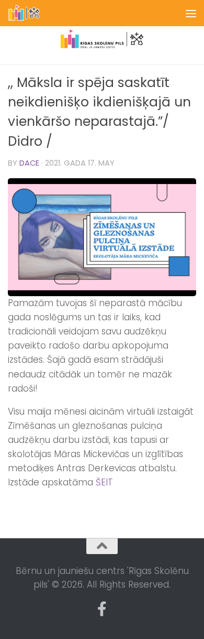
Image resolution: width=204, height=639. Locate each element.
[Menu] (191, 13)
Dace (29, 163)
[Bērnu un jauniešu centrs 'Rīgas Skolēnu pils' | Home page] (30, 13)
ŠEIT (104, 482)
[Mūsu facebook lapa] (102, 609)
